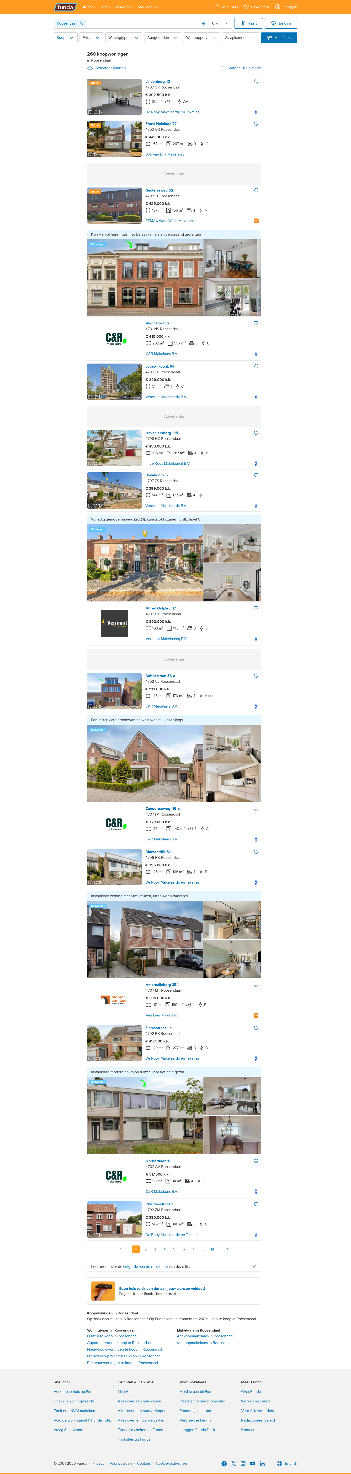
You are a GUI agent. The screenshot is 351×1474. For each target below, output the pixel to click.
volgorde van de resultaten (145, 1266)
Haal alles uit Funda (134, 1439)
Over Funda (251, 1391)
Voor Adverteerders (257, 1410)
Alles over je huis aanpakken (141, 1420)
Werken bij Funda (255, 1401)
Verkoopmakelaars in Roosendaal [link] (204, 1342)
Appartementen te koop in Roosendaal (119, 1342)
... (202, 1249)
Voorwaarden (121, 1463)
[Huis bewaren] (256, 81)
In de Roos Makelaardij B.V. (168, 463)
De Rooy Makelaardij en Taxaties (172, 112)
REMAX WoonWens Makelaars (170, 221)
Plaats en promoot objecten (202, 1401)
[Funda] (65, 7)
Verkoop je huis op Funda (75, 1391)
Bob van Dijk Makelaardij (165, 154)
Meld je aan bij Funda (197, 1391)
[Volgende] (227, 1249)
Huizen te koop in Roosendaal (112, 1336)
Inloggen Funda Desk (197, 1429)
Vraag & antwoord (68, 1429)
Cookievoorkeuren (171, 1463)
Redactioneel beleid (258, 1420)
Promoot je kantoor (195, 1410)
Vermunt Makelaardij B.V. (166, 397)
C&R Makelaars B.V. (162, 353)
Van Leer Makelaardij (163, 1015)
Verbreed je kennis (195, 1420)
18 (212, 1249)
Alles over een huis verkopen (142, 1410)
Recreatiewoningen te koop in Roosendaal (122, 1362)
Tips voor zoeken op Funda (140, 1429)
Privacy (98, 1463)
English (291, 1463)
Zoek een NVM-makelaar (74, 1410)
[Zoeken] (204, 23)
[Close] (81, 23)
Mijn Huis (125, 1391)
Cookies (144, 1463)
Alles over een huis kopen (139, 1401)
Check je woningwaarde (74, 1401)
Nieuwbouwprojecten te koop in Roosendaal (124, 1356)
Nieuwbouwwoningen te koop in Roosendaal (124, 1349)
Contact (247, 1429)
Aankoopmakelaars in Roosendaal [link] (205, 1336)
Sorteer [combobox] (244, 68)
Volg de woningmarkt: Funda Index (83, 1420)
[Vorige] (120, 1249)
